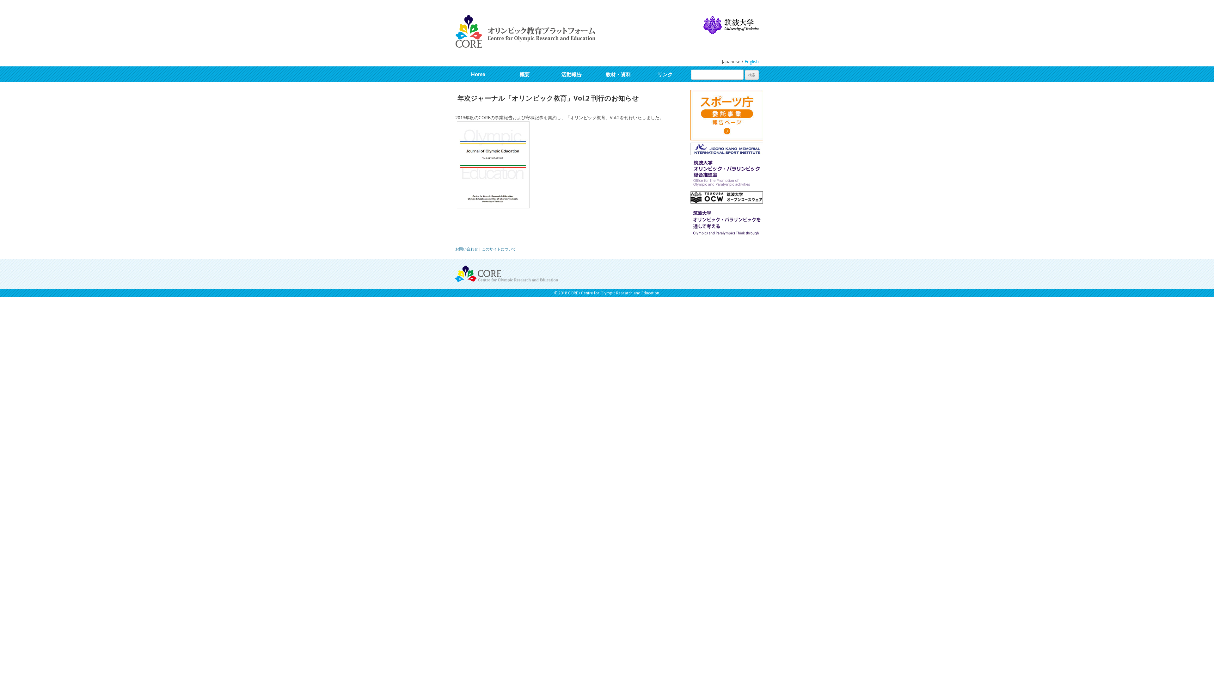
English (752, 61)
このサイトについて (499, 249)
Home (478, 74)
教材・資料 (618, 74)
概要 (525, 74)
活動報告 (571, 74)
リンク (665, 74)
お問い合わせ (466, 249)
